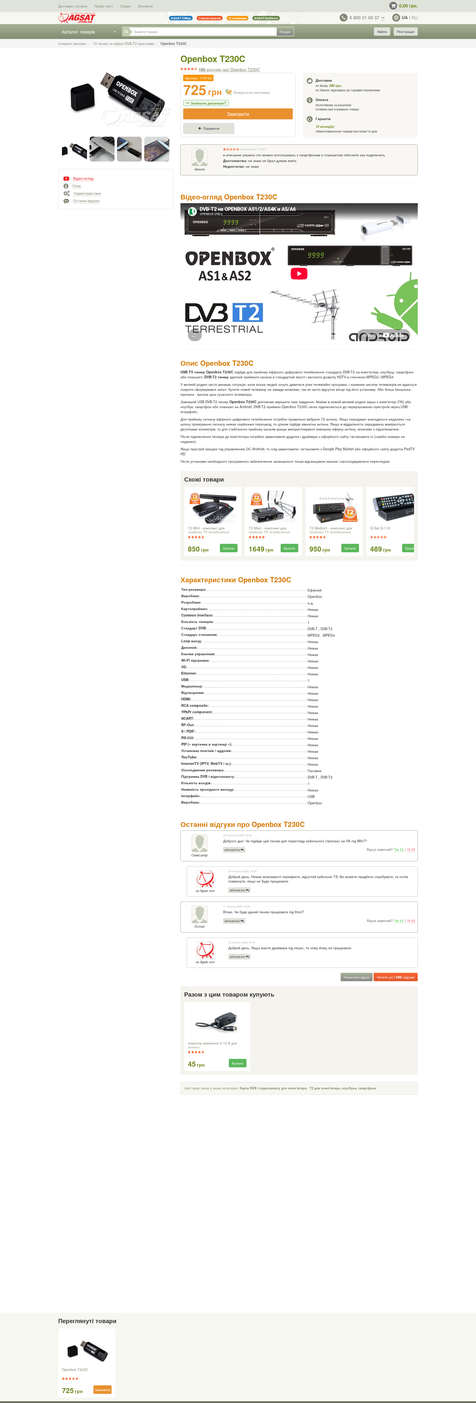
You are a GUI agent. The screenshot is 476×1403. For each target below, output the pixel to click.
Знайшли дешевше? (208, 102)
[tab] (115, 178)
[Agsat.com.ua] (76, 17)
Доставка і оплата (72, 5)
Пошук (285, 31)
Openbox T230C (75, 1370)
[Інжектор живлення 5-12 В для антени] (217, 1022)
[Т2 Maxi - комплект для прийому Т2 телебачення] (273, 507)
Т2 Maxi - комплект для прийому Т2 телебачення (269, 530)
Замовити (238, 113)
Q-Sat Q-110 (380, 528)
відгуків (229, 69)
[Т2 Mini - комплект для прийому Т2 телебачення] (212, 507)
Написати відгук (356, 977)
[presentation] (184, 521)
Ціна (191, 136)
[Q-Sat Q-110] (394, 507)
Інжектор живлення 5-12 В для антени (212, 1045)
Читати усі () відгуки (396, 977)
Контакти (145, 5)
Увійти (382, 31)
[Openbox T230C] (115, 96)
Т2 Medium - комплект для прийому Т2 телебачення (330, 530)
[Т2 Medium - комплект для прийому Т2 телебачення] (334, 507)
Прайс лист (103, 5)
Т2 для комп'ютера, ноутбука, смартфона (343, 1088)
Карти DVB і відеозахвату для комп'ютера (273, 1088)
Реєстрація (406, 31)
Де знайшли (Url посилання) (238, 136)
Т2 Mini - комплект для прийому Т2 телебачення (208, 530)
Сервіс (125, 5)
